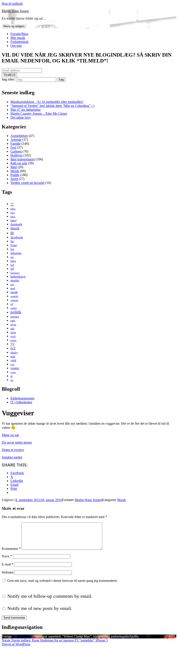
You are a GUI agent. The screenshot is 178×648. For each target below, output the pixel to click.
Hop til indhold (12, 3)
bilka (12, 209)
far (12, 241)
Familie (15, 143)
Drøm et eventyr (13, 450)
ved (12, 364)
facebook (16, 237)
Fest (13, 147)
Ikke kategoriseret (22, 159)
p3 (11, 304)
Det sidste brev (20, 117)
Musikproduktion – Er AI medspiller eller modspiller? (47, 102)
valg (13, 360)
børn (12, 216)
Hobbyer (16, 155)
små (12, 328)
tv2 (12, 348)
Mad (13, 167)
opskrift (14, 296)
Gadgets (16, 151)
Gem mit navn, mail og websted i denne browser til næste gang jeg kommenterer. (62, 580)
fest (12, 249)
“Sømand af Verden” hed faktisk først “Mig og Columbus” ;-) (52, 106)
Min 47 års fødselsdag (25, 109)
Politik (14, 175)
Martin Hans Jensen (15, 11)
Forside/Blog (19, 34)
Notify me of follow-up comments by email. (49, 596)
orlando (14, 300)
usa (12, 356)
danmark (16, 224)
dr (12, 233)
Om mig (16, 45)
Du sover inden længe (17, 442)
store (13, 332)
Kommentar (11, 548)
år (11, 376)
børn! (13, 220)
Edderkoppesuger (22, 398)
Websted (7, 572)
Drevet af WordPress (16, 644)
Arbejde (15, 139)
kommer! (15, 273)
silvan (13, 324)
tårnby (14, 352)
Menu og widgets (14, 26)
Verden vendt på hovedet (27, 183)
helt (12, 265)
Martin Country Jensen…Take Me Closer (38, 113)
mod (12, 288)
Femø (13, 245)
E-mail (7, 564)
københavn (18, 276)
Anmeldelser (19, 136)
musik (14, 292)
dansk (15, 228)
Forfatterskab (19, 42)
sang (12, 320)
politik (15, 312)
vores (13, 372)
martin (14, 280)
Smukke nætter (12, 457)
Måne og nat (10, 435)
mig (12, 284)
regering (14, 316)
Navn (7, 556)
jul (12, 268)
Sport (14, 179)
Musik (14, 171)
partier (13, 308)
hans (13, 261)
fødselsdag (15, 253)
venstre (14, 368)
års (11, 380)
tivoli (13, 336)
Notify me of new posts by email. (39, 608)
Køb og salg (18, 163)
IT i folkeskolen (21, 402)
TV (12, 344)
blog (12, 213)
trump (13, 340)
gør (12, 257)
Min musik (17, 38)
